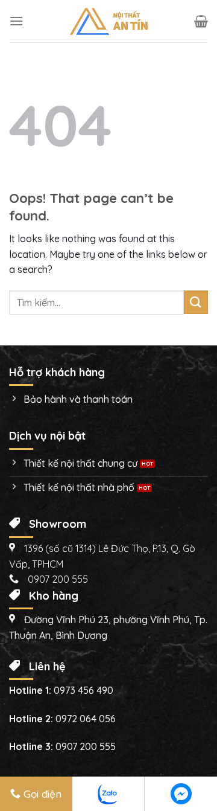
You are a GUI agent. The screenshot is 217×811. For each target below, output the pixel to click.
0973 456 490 (83, 690)
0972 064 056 (85, 719)
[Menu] (16, 21)
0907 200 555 (85, 746)
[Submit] (196, 302)
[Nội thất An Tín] (108, 21)
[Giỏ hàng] (201, 21)
